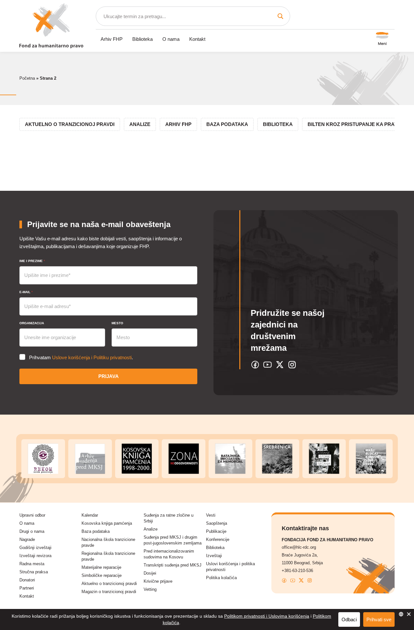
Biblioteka (142, 39)
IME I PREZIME (32, 261)
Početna (27, 78)
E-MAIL (26, 292)
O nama (171, 39)
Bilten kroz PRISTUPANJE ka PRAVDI (355, 124)
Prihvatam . (81, 357)
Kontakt (197, 39)
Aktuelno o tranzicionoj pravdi (69, 124)
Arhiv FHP (112, 39)
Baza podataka (227, 124)
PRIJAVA (108, 376)
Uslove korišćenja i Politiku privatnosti (92, 357)
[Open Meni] (382, 39)
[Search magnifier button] (280, 16)
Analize (139, 124)
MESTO (117, 323)
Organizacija (31, 323)
